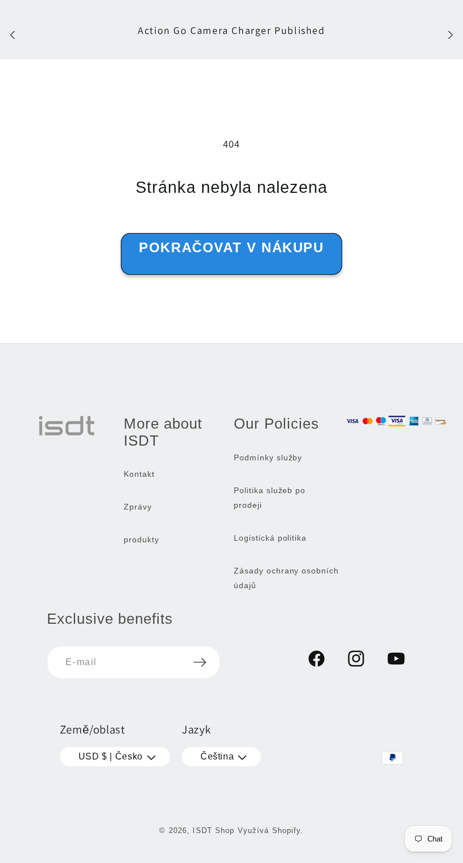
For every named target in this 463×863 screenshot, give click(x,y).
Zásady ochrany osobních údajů (286, 578)
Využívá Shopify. (271, 830)
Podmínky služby (268, 457)
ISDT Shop (213, 830)
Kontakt (139, 473)
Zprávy (138, 506)
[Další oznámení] (450, 34)
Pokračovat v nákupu (231, 247)
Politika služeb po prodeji (269, 498)
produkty (141, 539)
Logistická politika (270, 537)
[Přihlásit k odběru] (200, 662)
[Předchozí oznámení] (12, 34)
